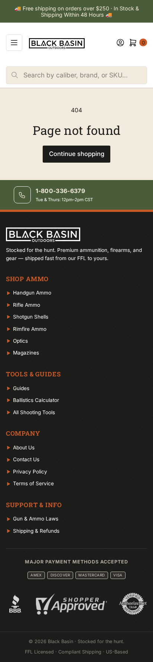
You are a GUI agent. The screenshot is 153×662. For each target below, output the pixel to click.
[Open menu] (14, 42)
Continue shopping (76, 153)
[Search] (14, 75)
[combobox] (85, 75)
